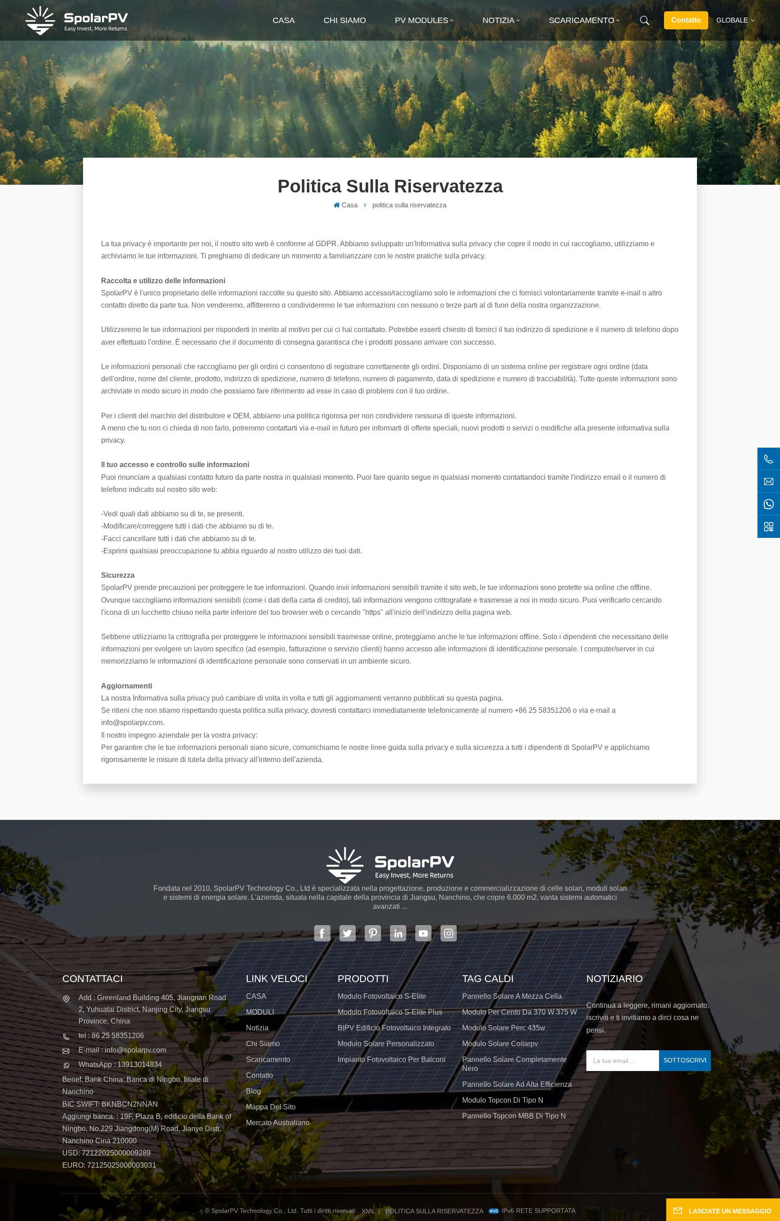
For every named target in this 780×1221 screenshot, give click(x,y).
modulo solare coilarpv (500, 1044)
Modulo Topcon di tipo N (502, 1100)
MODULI (260, 1012)
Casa (284, 20)
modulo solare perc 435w (503, 1028)
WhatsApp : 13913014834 (120, 1064)
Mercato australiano (278, 1123)
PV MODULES (421, 20)
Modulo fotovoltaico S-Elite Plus (390, 1012)
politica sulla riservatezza (434, 1211)
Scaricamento (581, 20)
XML (368, 1211)
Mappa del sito (271, 1107)
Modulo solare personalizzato (386, 1044)
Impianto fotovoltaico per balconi (392, 1059)
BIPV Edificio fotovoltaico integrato (394, 1028)
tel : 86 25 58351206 (111, 1035)
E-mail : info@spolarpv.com (122, 1050)
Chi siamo (345, 20)
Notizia (499, 20)
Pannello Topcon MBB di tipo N (514, 1116)
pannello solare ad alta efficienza (517, 1084)
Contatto (686, 20)
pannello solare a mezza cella (512, 996)
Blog (253, 1091)
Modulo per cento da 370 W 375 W (519, 1012)
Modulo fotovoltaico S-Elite (382, 996)
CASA (256, 996)
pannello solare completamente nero (514, 1064)
